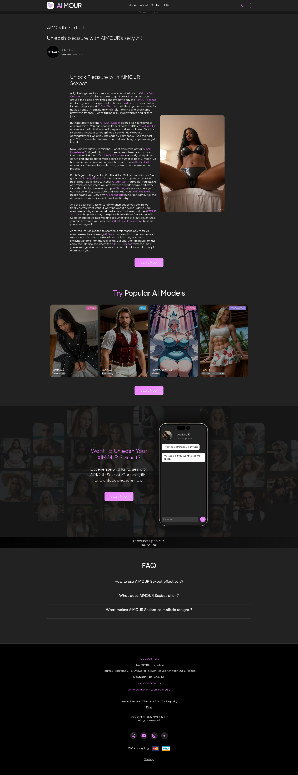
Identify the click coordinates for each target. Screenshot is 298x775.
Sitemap (149, 759)
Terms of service (130, 701)
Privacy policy (150, 701)
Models (132, 5)
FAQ (167, 5)
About (144, 5)
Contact (156, 5)
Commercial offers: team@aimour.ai (149, 689)
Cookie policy (169, 701)
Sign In (244, 5)
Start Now (149, 262)
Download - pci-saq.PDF (149, 677)
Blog (149, 707)
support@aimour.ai (149, 683)
